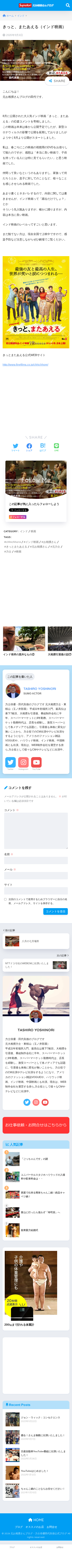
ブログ (19, 1527)
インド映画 (32, 542)
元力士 (56, 546)
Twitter (10, 769)
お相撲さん (49, 542)
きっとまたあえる (16, 546)
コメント (11, 810)
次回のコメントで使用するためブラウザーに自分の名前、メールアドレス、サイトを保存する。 (38, 901)
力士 (8, 551)
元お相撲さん (40, 546)
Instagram (23, 769)
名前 (8, 854)
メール (10, 869)
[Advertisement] (36, 400)
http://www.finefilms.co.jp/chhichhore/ (25, 364)
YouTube (36, 769)
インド (24, 531)
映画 (33, 531)
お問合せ (52, 1527)
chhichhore (13, 542)
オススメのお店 (35, 1527)
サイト (8, 884)
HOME (38, 1520)
